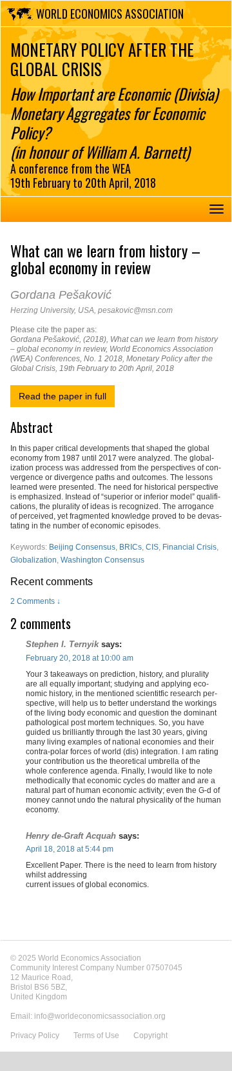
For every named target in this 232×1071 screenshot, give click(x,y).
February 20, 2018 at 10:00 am (79, 658)
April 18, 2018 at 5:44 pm (69, 849)
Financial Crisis (189, 547)
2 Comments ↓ (35, 601)
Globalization (33, 560)
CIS (152, 547)
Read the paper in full (62, 396)
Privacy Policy (34, 1035)
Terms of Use (96, 1035)
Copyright (150, 1035)
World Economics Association (110, 13)
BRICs (130, 547)
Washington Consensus (102, 560)
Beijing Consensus (82, 547)
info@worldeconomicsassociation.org (100, 1016)
